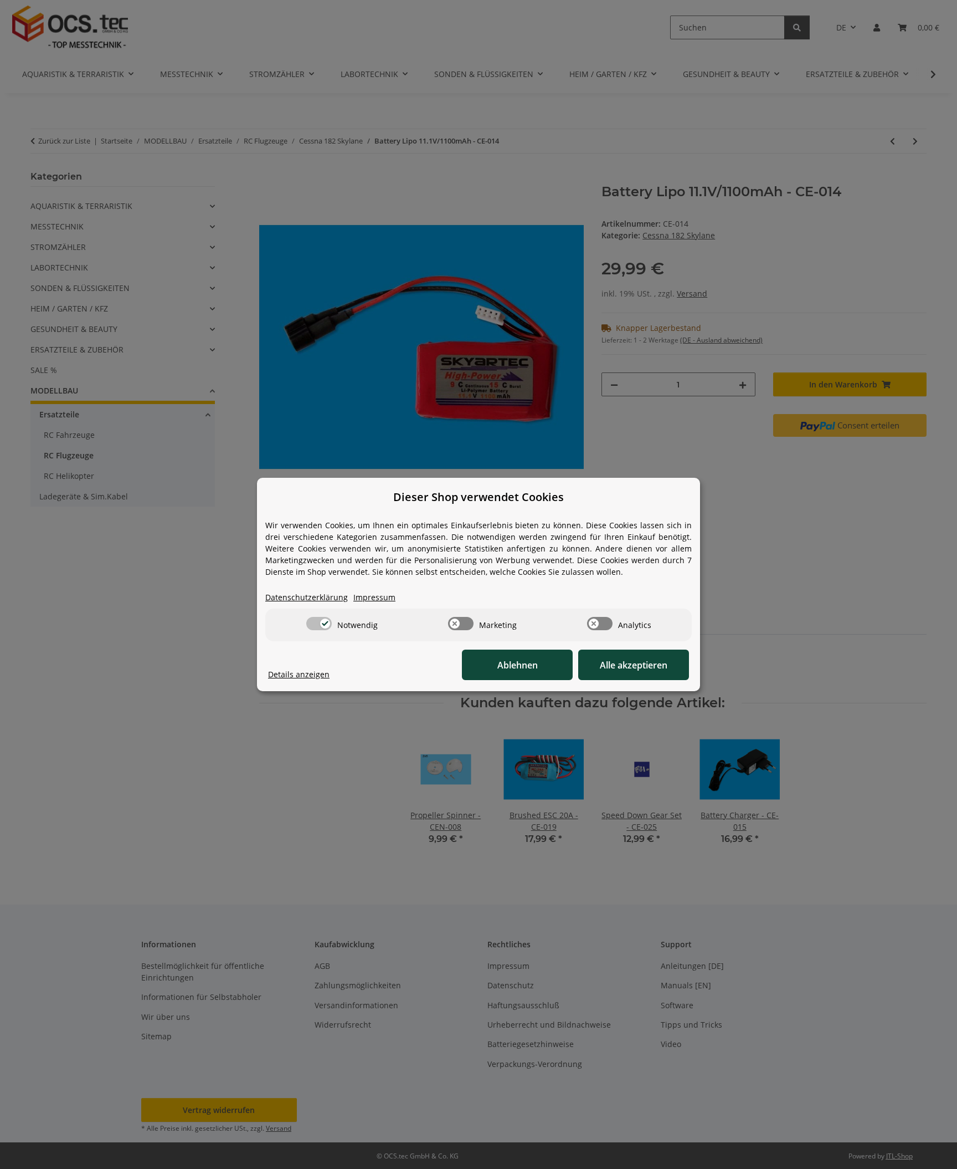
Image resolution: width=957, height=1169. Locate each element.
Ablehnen (517, 665)
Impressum (374, 597)
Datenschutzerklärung (306, 597)
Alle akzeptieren (633, 665)
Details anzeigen (299, 674)
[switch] (319, 623)
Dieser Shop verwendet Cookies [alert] (478, 496)
